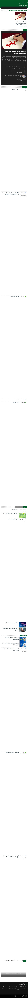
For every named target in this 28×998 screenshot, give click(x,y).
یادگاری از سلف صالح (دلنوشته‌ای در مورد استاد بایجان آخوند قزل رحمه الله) (10, 193)
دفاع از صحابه (16, 402)
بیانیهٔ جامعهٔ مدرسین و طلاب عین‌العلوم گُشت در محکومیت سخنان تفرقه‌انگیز (15, 52)
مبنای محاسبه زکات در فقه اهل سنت (10, 513)
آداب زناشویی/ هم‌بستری (13, 519)
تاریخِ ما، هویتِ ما (19, 80)
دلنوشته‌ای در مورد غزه (14, 89)
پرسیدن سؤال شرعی (14, 509)
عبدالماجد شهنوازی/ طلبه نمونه (12, 752)
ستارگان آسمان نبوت (15, 296)
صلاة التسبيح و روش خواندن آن (12, 623)
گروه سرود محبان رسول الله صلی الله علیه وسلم (11, 857)
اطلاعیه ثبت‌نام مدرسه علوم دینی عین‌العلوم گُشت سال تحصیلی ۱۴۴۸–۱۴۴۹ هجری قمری (13, 67)
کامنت (17, 507)
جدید (21, 507)
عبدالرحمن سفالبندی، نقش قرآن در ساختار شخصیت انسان (10, 644)
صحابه (17, 400)
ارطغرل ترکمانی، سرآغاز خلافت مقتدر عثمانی (10, 629)
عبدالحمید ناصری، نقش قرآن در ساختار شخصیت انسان (11, 649)
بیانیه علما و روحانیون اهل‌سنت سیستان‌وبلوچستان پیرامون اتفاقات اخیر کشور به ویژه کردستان (20, 24)
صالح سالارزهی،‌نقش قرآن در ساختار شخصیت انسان (12, 638)
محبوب (25, 507)
